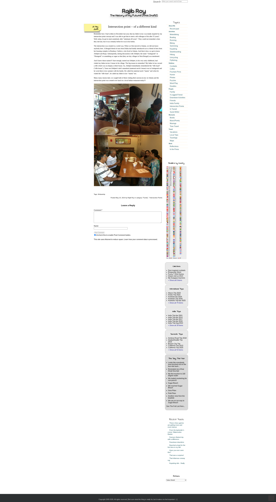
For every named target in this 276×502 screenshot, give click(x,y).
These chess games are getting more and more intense (176, 425)
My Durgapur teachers (176, 278)
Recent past (174, 29)
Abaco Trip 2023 (174, 293)
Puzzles (173, 80)
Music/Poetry (175, 121)
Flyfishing (173, 60)
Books (172, 118)
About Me (172, 26)
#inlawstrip (101, 194)
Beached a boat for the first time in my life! (176, 446)
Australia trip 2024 (175, 297)
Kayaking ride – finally (177, 463)
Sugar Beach (173, 383)
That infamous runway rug (176, 459)
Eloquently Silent (174, 272)
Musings (173, 123)
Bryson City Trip (174, 344)
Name (96, 226)
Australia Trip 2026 (175, 299)
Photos (172, 77)
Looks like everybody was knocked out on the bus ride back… (177, 364)
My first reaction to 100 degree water (176, 375)
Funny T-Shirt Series (176, 274)
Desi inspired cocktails (176, 270)
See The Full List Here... (175, 406)
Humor (172, 75)
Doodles (173, 86)
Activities (172, 31)
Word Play (174, 83)
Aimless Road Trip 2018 (177, 338)
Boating (173, 37)
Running (173, 40)
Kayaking (173, 49)
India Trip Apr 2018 (175, 321)
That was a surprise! (176, 455)
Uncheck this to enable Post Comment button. (113, 235)
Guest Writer (174, 112)
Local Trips (174, 135)
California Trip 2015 (175, 346)
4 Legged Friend (176, 95)
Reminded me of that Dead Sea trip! (176, 370)
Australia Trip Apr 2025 (177, 300)
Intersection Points (156, 198)
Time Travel (174, 126)
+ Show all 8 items (175, 280)
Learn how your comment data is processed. (141, 239)
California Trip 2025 (175, 347)
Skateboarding (175, 52)
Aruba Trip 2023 (174, 295)
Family (145, 198)
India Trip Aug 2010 (175, 323)
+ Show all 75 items (175, 303)
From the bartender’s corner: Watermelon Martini (176, 432)
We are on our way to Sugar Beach (176, 401)
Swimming (174, 46)
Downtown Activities (177, 98)
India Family (174, 103)
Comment (98, 210)
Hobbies (171, 63)
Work (170, 143)
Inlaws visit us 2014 (175, 276)
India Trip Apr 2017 (175, 319)
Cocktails (173, 66)
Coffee (172, 69)
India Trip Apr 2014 (175, 317)
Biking (172, 43)
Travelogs (173, 138)
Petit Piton (172, 393)
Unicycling (174, 57)
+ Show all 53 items (175, 350)
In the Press (174, 149)
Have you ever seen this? (176, 451)
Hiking (172, 54)
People (171, 89)
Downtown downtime (176, 442)
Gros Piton (172, 390)
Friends (173, 100)
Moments (172, 115)
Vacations (173, 132)
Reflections (174, 146)
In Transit (173, 109)
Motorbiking (174, 34)
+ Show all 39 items (175, 325)
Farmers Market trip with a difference (175, 438)
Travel (171, 129)
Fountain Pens (175, 72)
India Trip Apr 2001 (175, 315)
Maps (172, 141)
